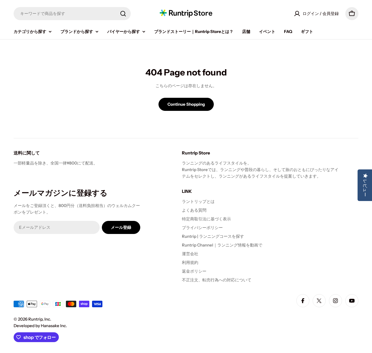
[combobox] (72, 13)
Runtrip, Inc (39, 319)
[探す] (123, 13)
